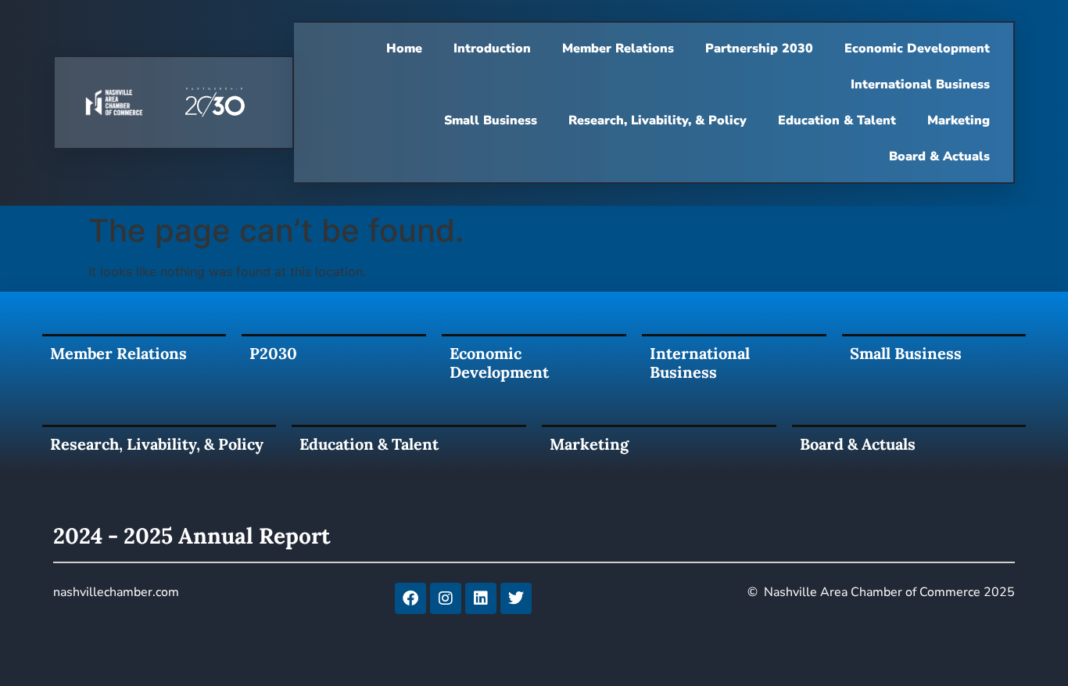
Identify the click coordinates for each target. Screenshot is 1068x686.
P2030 (273, 353)
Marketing (958, 120)
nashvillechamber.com (116, 592)
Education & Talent (837, 120)
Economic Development (917, 48)
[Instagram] (445, 598)
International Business (920, 84)
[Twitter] (516, 598)
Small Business (490, 120)
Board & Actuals (939, 156)
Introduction (492, 48)
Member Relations (618, 48)
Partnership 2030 (759, 48)
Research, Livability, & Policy (657, 120)
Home (404, 48)
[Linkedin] (480, 598)
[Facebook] (410, 598)
